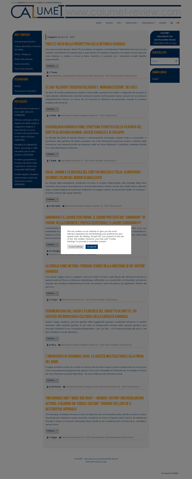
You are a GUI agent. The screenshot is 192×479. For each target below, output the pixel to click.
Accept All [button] (91, 247)
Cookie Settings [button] (76, 247)
